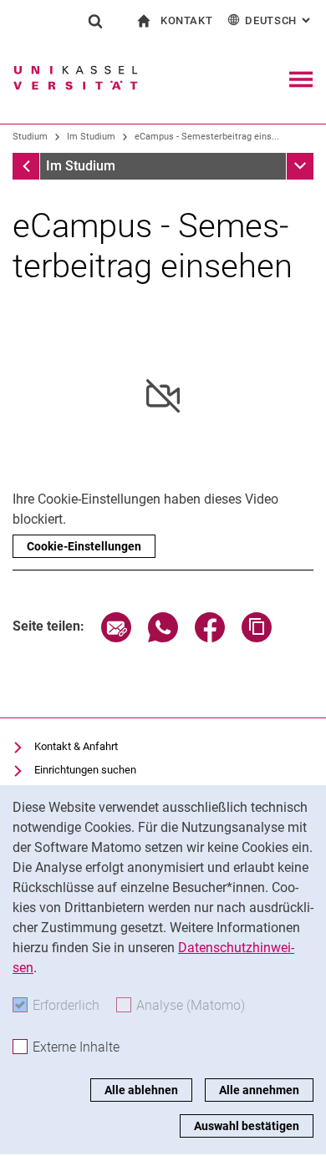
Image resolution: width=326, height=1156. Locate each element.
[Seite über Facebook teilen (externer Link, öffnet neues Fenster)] (210, 638)
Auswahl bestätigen (246, 1126)
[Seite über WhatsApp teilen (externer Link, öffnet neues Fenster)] (163, 638)
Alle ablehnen (141, 1090)
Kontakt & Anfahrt (76, 746)
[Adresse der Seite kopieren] (257, 638)
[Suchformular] (95, 21)
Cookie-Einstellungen (84, 546)
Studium (30, 136)
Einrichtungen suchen (85, 769)
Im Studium (91, 136)
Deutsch (279, 20)
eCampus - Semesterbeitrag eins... (207, 136)
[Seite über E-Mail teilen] (116, 638)
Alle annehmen (259, 1090)
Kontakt (186, 20)
